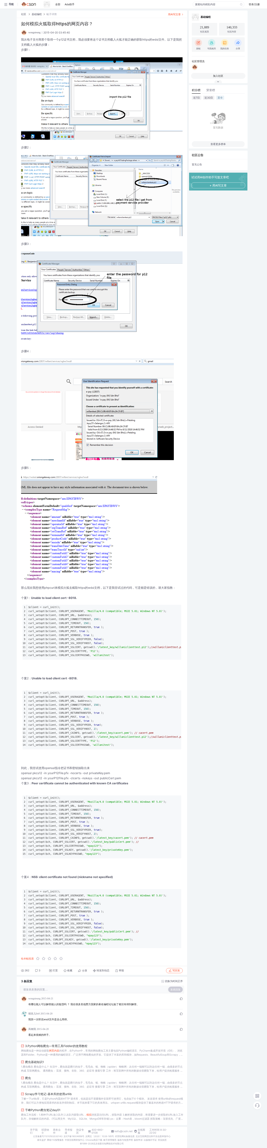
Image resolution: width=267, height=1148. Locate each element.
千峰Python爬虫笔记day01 (42, 1110)
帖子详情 (51, 14)
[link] (24, 14)
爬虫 (28, 1078)
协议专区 (80, 1131)
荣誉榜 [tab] (210, 90)
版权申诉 (138, 1140)
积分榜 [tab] (196, 90)
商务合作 (57, 1131)
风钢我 (32, 1029)
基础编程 (37, 14)
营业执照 (162, 1140)
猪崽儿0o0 (34, 1013)
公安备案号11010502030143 (47, 1136)
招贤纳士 (45, 1131)
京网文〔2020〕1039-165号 (99, 1136)
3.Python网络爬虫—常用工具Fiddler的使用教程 (56, 1046)
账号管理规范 (109, 1140)
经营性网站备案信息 (125, 1136)
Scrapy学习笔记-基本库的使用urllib (48, 1094)
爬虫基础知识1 (34, 1062)
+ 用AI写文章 (218, 185)
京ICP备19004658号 (74, 1136)
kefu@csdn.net (124, 1131)
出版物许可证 (150, 1140)
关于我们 (34, 1131)
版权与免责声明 (125, 1140)
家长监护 (41, 1140)
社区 (24, 14)
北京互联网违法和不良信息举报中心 (153, 1136)
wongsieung (34, 998)
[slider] (50, 958)
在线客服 (141, 1131)
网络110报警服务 (55, 1140)
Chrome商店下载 (94, 1140)
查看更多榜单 (218, 144)
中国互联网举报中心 (74, 1140)
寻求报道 (68, 1131)
